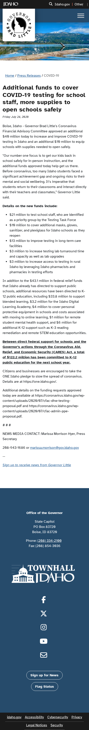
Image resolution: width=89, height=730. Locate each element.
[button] (50, 4)
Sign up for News (44, 675)
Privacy (77, 717)
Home (9, 75)
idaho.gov (14, 717)
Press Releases (29, 75)
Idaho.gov (62, 4)
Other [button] (79, 4)
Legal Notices (36, 725)
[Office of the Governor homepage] (19, 25)
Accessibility (34, 717)
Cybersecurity (57, 717)
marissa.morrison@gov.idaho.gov (54, 448)
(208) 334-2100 (49, 541)
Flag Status (44, 686)
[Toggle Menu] (80, 15)
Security (57, 725)
